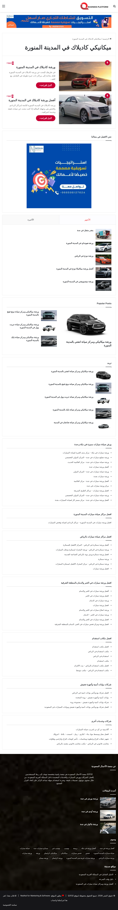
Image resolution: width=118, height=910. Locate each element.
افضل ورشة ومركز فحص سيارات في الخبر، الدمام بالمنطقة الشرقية (82, 624)
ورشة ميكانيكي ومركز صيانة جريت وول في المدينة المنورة (69, 397)
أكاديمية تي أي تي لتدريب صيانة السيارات (92, 729)
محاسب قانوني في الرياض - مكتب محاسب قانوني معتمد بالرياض (83, 743)
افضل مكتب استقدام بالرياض (97, 665)
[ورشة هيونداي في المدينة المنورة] (103, 247)
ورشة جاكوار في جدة (89, 824)
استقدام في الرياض (101, 656)
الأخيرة (31, 219)
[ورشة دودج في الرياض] (103, 259)
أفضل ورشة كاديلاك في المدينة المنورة (32, 100)
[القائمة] (3, 7)
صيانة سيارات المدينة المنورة (104, 853)
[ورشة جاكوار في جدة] (108, 828)
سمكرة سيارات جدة (41, 848)
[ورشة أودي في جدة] (108, 815)
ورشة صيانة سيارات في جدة (97, 462)
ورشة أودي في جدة (90, 811)
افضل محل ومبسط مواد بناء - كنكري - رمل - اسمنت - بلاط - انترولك (81, 734)
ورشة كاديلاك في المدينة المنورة (35, 67)
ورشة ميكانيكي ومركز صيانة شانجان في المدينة (73, 422)
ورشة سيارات (27, 853)
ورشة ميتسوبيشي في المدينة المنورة (78, 281)
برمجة (75, 848)
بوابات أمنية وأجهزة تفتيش (98, 697)
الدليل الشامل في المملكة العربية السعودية (96, 874)
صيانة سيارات (25, 848)
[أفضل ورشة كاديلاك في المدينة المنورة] (85, 109)
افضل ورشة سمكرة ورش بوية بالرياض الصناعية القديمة (86, 554)
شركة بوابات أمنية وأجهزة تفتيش (95, 702)
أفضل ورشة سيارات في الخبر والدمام (94, 591)
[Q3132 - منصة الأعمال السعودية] (94, 6)
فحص (87, 853)
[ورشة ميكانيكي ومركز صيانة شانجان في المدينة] (103, 426)
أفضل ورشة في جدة (107, 848)
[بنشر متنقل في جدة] (103, 234)
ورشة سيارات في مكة (100, 452)
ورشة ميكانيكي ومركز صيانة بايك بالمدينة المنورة (73, 409)
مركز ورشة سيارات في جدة (98, 486)
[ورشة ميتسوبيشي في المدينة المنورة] (103, 285)
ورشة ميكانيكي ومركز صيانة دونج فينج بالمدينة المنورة (71, 384)
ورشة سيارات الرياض (106, 858)
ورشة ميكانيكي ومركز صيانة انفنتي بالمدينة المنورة (72, 371)
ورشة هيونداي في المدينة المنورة (79, 243)
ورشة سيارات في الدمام (99, 600)
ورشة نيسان (43, 858)
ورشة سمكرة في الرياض (98, 549)
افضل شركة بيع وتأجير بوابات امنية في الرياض (90, 693)
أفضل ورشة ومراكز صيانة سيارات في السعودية (94, 884)
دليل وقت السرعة (106, 879)
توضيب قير (56, 848)
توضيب (66, 848)
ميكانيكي (64, 853)
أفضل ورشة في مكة (88, 848)
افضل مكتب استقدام (100, 646)
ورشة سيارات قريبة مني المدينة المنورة (80, 858)
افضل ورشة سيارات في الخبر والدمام (94, 619)
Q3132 (70, 895)
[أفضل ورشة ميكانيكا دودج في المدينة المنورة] (103, 272)
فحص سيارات (76, 853)
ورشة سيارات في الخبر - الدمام (96, 615)
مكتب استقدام (103, 661)
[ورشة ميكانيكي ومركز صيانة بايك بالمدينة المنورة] (49, 341)
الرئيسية (106, 39)
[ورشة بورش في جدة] (108, 802)
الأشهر (87, 219)
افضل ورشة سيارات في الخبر (97, 596)
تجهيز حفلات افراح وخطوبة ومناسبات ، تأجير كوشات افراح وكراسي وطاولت (79, 739)
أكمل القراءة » (46, 85)
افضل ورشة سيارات (100, 490)
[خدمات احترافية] (59, 21)
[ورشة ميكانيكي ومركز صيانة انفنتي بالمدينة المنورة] (86, 324)
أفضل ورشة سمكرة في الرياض (96, 545)
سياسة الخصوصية (10, 905)
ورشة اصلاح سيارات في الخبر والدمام (94, 610)
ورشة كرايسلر (57, 858)
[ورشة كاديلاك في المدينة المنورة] (85, 76)
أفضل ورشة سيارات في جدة (97, 481)
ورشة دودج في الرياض (84, 256)
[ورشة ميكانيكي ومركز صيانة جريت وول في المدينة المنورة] (49, 328)
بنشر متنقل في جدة (85, 230)
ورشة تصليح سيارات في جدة (97, 457)
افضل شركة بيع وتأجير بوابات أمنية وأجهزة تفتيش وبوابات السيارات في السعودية (76, 707)
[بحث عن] (114, 7)
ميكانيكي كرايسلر (50, 853)
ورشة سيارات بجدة (101, 476)
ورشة (38, 853)
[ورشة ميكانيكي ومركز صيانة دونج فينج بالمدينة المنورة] (49, 315)
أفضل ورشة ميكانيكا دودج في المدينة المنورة (74, 268)
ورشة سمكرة (103, 559)
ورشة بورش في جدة (89, 798)
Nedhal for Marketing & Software (35, 895)
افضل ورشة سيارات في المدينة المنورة (95, 522)
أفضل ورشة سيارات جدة (99, 467)
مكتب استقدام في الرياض (98, 651)
